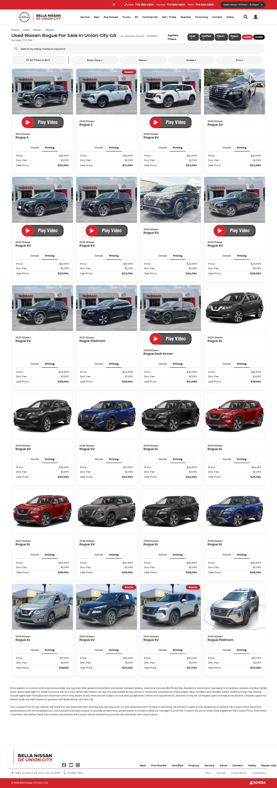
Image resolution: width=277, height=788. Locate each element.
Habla (230, 17)
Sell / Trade (169, 17)
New (96, 17)
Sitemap (221, 772)
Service (209, 765)
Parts (223, 765)
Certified (177, 765)
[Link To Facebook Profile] (64, 764)
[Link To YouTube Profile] (71, 764)
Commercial (150, 17)
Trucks (126, 17)
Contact (217, 17)
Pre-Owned (111, 17)
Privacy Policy (238, 772)
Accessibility (259, 772)
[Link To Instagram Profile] (78, 764)
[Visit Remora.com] (258, 783)
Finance (193, 765)
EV (136, 17)
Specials (186, 17)
